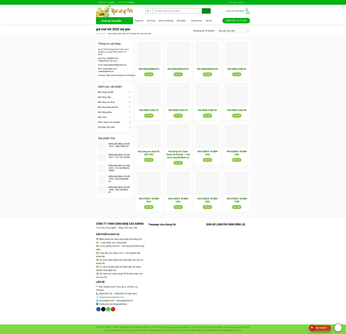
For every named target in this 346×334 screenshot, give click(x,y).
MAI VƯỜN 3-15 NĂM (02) (207, 153)
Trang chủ (139, 20)
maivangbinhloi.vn (106, 71)
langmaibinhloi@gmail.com (115, 65)
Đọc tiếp (149, 74)
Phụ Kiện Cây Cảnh (106, 127)
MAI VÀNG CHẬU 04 (207, 110)
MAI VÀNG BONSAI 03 (207, 68)
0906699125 (123, 2)
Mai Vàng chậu (104, 97)
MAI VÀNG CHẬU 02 (148, 110)
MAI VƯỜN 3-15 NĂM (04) (149, 200)
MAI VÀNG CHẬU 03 (178, 110)
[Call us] (108, 309)
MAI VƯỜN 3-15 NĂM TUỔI (237, 200)
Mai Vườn (102, 117)
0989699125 (103, 2)
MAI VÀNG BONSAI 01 (149, 68)
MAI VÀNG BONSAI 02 (178, 68)
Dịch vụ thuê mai (166, 20)
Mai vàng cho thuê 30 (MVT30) (148, 153)
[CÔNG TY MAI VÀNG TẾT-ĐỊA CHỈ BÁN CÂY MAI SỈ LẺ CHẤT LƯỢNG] (118, 11)
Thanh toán (232, 2)
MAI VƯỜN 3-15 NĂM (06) (207, 200)
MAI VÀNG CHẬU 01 (236, 68)
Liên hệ (241, 2)
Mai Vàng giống (105, 112)
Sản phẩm (181, 20)
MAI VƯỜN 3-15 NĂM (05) (178, 200)
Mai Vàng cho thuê (106, 102)
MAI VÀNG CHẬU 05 (236, 110)
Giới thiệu (151, 20)
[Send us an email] (248, 2)
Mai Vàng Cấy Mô (106, 92)
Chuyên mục (196, 20)
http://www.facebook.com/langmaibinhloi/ (124, 75)
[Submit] (206, 11)
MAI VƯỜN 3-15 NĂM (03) (237, 153)
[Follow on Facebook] (246, 2)
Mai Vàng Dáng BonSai (108, 107)
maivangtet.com (110, 69)
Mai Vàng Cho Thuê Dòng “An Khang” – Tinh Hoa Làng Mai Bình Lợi (178, 154)
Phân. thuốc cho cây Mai (109, 122)
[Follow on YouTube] (113, 309)
